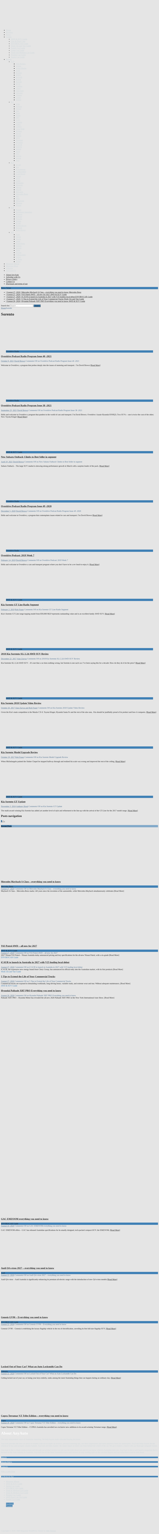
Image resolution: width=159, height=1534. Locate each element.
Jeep (17, 160)
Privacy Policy (11, 279)
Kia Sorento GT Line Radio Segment (20, 604)
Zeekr (18, 261)
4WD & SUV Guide (19, 39)
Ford (18, 113)
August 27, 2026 (7, 889)
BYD (18, 84)
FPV (18, 118)
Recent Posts (6, 826)
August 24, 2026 (7, 1226)
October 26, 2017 (8, 708)
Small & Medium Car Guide (17, 1490)
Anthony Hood (22, 806)
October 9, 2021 (7, 361)
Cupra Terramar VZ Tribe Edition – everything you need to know (34, 1415)
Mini (18, 199)
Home (8, 30)
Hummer (19, 140)
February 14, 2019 (8, 560)
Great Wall (20, 129)
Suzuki (18, 248)
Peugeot (19, 214)
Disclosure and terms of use (17, 284)
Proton (18, 221)
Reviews (9, 32)
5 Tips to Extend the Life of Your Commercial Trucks (28, 976)
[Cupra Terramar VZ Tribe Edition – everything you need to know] (26, 1411)
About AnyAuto (12, 275)
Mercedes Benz (22, 194)
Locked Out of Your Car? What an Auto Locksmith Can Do (31, 1366)
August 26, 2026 (7, 995)
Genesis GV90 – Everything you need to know (24, 1317)
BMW (18, 75)
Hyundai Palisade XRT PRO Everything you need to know (31, 990)
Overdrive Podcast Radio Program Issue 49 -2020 (26, 506)
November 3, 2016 (8, 806)
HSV (18, 138)
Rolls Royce (21, 230)
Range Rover (21, 226)
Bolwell (19, 77)
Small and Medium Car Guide (23, 53)
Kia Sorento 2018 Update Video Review (21, 703)
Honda (18, 136)
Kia (17, 167)
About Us (4, 1457)
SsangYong (20, 244)
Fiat (17, 111)
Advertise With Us (6, 1462)
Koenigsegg (20, 169)
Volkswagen (21, 255)
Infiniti (18, 149)
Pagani (18, 210)
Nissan (18, 205)
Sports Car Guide (18, 57)
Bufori (18, 80)
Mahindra (19, 183)
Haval (18, 133)
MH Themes (51, 1531)
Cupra (18, 97)
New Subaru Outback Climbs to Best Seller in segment (28, 457)
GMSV (19, 127)
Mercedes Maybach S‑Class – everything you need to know (31, 881)
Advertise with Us (13, 277)
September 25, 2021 (9, 410)
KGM (18, 165)
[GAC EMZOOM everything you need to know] (48, 1214)
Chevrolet (20, 91)
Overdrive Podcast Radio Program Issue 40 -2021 (26, 356)
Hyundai (19, 142)
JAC (18, 154)
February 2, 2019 (8, 609)
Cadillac (19, 86)
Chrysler (19, 93)
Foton (18, 115)
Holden (19, 131)
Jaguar (18, 158)
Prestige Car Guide (18, 55)
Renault (19, 228)
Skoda (18, 239)
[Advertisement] (46, 21)
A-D (13, 62)
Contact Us (10, 281)
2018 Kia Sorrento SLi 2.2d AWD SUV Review (25, 654)
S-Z (12, 232)
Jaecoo (18, 156)
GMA (18, 124)
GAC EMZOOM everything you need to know (25, 1219)
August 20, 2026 (7, 1423)
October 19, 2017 (8, 757)
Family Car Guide (18, 48)
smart (18, 241)
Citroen (19, 95)
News (8, 35)
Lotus (18, 181)
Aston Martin (21, 68)
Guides (9, 37)
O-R (12, 208)
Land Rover (20, 174)
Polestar (19, 217)
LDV (18, 178)
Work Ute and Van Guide (21, 46)
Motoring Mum (12, 266)
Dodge (18, 100)
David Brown (19, 361)
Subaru (18, 246)
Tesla (18, 250)
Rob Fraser (19, 609)
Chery (18, 88)
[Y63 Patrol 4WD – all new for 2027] (48, 941)
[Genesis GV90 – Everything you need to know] (26, 1312)
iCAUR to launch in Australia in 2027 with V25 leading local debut (35, 962)
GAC (18, 120)
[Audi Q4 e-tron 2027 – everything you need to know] (26, 1263)
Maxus (18, 187)
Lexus (18, 176)
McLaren (19, 192)
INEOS (19, 147)
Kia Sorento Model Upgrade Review (19, 752)
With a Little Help (8, 1471)
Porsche (19, 219)
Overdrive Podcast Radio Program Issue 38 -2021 (26, 405)
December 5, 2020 (8, 511)
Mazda (18, 190)
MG (17, 196)
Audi (18, 71)
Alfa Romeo (21, 64)
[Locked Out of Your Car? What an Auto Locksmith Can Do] (26, 1362)
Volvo (18, 257)
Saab (18, 235)
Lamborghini (21, 172)
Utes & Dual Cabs (18, 41)
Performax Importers (24, 212)
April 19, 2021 (7, 462)
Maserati (19, 185)
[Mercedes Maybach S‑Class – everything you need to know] (48, 877)
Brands (9, 59)
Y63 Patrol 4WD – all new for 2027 (19, 946)
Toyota (18, 253)
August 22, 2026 (7, 1275)
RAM (18, 223)
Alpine (18, 66)
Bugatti (19, 82)
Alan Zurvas (22, 659)
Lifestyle (9, 268)
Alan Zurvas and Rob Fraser (26, 708)
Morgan (19, 203)
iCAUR (19, 145)
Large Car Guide (17, 50)
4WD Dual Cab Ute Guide (16, 1497)
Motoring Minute (12, 264)
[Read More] (95, 365)
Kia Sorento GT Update (13, 801)
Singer (18, 237)
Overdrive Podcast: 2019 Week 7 (17, 555)
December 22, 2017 (9, 659)
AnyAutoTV (11, 270)
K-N (13, 163)
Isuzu (18, 151)
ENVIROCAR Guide (19, 44)
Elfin (18, 104)
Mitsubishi (20, 201)
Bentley (19, 73)
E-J (12, 102)
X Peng (19, 259)
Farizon (19, 106)
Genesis (19, 122)
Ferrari (18, 109)
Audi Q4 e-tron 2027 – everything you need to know (27, 1268)
